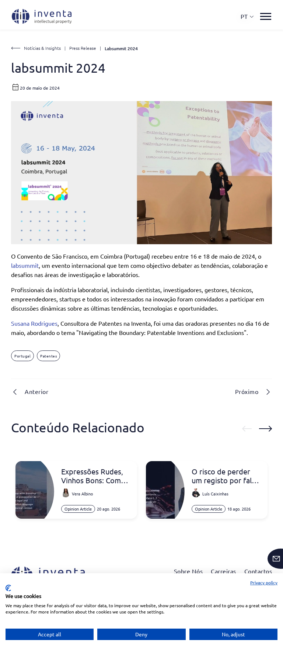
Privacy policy (263, 582)
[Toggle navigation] (265, 16)
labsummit (25, 265)
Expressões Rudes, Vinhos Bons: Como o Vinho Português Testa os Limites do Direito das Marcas (93, 476)
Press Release (82, 48)
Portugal (22, 356)
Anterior (36, 391)
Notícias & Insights (42, 48)
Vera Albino (82, 494)
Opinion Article (78, 509)
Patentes (48, 356)
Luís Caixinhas (215, 494)
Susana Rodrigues (34, 323)
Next (265, 428)
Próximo (247, 391)
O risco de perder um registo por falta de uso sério (225, 476)
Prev (247, 428)
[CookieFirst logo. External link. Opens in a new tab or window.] (8, 588)
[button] (247, 16)
